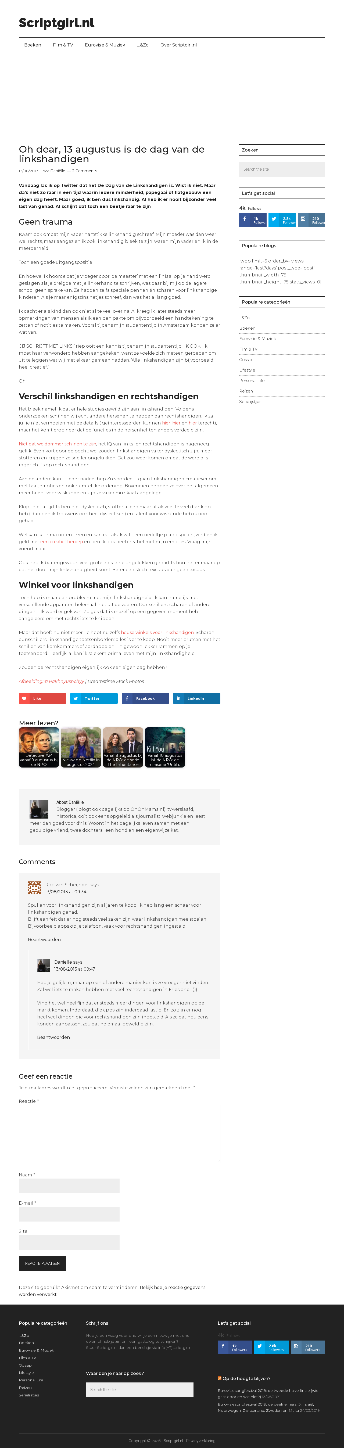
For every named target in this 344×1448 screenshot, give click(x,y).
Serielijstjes (250, 401)
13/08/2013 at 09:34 (65, 891)
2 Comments (84, 170)
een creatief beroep (61, 541)
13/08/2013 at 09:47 (74, 969)
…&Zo (244, 317)
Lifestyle (247, 370)
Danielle (63, 962)
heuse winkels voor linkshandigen (157, 632)
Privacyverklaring (201, 1441)
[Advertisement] (172, 93)
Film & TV (248, 349)
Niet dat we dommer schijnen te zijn (57, 443)
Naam (27, 1174)
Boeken (247, 328)
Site (23, 1231)
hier (166, 423)
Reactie (29, 1101)
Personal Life (252, 380)
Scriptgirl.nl (56, 22)
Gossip (245, 359)
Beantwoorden (44, 939)
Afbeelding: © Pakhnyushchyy (52, 681)
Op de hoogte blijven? (247, 1378)
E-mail (27, 1203)
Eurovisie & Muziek (257, 338)
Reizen (246, 391)
